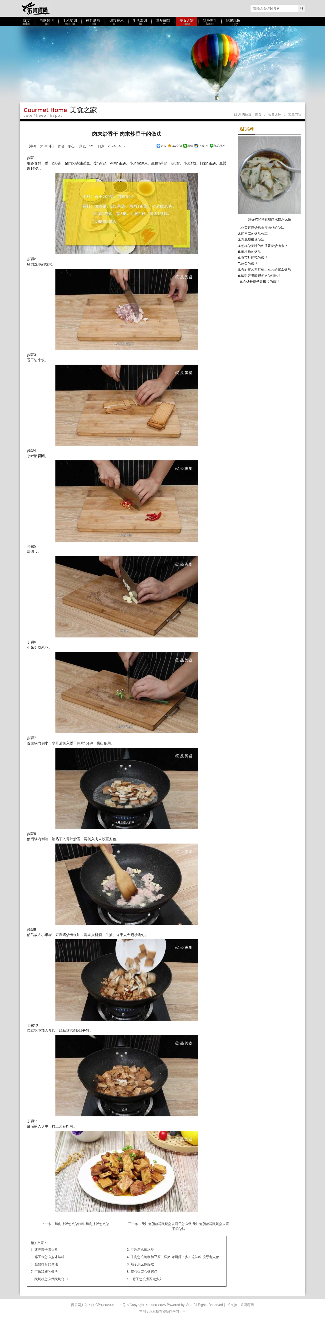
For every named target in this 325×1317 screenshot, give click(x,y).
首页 (258, 114)
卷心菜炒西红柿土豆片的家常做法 (266, 269)
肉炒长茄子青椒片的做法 (261, 281)
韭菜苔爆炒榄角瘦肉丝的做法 (262, 227)
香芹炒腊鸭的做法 (254, 257)
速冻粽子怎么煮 (46, 1249)
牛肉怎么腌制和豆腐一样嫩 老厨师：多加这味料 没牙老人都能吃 (178, 1256)
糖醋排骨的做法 (46, 1264)
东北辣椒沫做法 (252, 239)
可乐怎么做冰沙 (142, 1249)
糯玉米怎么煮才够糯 (49, 1256)
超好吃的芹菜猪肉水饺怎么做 (269, 219)
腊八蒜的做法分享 (254, 233)
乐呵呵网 (35, 8)
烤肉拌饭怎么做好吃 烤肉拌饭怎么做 (82, 1223)
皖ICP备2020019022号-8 (110, 1304)
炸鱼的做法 (249, 263)
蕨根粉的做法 (251, 251)
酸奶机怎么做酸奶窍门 (51, 1278)
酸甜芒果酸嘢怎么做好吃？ (261, 275)
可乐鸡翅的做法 (46, 1271)
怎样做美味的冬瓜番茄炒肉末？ (264, 245)
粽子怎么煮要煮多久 (147, 1278)
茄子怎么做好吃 (142, 1264)
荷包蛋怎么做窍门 (144, 1271)
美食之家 (274, 114)
